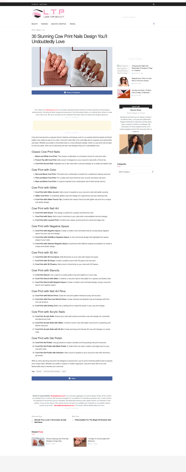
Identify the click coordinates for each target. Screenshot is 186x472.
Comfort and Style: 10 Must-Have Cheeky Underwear (142, 91)
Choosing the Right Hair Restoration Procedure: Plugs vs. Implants (142, 68)
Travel (72, 24)
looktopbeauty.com (51, 110)
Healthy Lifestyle (58, 24)
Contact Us (35, 4)
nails (64, 371)
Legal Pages (43, 4)
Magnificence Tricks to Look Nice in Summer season (142, 79)
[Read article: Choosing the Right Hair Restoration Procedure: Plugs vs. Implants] (123, 69)
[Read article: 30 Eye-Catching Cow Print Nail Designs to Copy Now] (38, 442)
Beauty (35, 24)
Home (33, 30)
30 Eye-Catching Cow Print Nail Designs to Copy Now (57, 439)
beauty (39, 371)
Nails (43, 30)
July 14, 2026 (51, 444)
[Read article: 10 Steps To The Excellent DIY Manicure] (80, 442)
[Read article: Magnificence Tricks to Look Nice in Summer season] (123, 81)
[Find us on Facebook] (153, 23)
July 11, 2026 (93, 444)
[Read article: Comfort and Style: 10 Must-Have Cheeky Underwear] (123, 93)
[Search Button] (153, 4)
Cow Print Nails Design (52, 371)
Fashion (44, 24)
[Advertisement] (129, 11)
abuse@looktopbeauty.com (64, 405)
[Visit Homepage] (48, 13)
